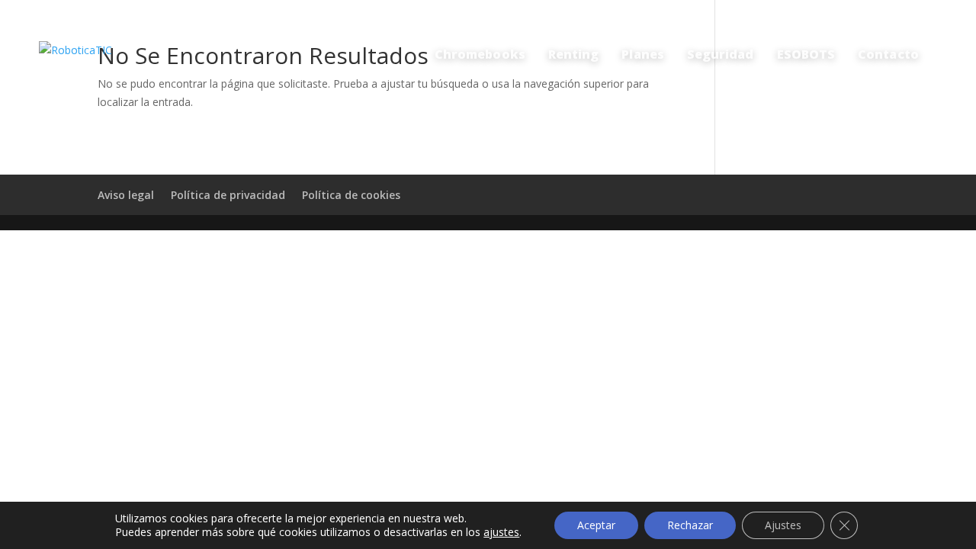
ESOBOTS (806, 54)
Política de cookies (351, 195)
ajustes (501, 532)
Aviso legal (126, 195)
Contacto (888, 54)
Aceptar (596, 525)
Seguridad (720, 54)
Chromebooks (480, 54)
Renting (573, 54)
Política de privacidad (228, 195)
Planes (642, 54)
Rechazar (690, 525)
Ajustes (783, 525)
